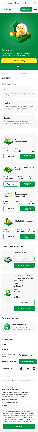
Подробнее (11, 156)
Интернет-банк (26, 9)
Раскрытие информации (9, 402)
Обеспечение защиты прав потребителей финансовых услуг (15, 386)
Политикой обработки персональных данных (19, 421)
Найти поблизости (28, 361)
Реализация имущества (9, 399)
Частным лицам (7, 3)
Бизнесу (18, 3)
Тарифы (4, 405)
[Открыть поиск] (35, 3)
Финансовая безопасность (10, 390)
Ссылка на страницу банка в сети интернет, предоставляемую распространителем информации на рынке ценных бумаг (15, 394)
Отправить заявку (19, 61)
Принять (19, 426)
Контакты (5, 376)
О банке (26, 3)
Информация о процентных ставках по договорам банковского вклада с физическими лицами (18, 381)
